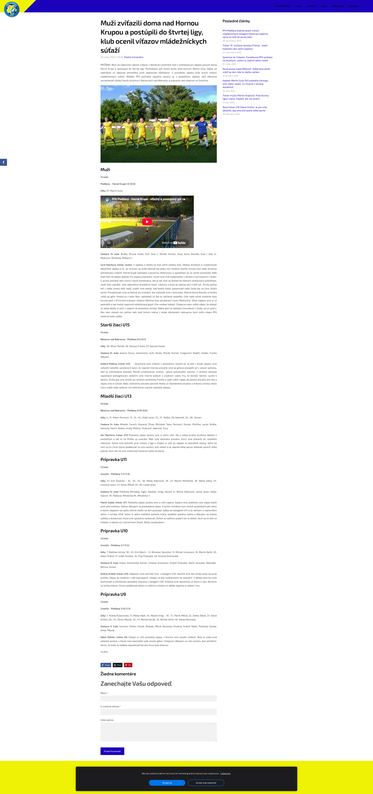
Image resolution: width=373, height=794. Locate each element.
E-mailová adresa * (111, 706)
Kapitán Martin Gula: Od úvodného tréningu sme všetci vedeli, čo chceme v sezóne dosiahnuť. (245, 83)
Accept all (167, 782)
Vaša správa (107, 719)
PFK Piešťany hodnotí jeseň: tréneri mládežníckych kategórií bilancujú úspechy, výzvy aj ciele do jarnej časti (245, 33)
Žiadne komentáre (133, 57)
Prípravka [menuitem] (338, 6)
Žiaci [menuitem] (323, 6)
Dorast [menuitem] (311, 6)
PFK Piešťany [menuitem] (283, 6)
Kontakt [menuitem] (354, 6)
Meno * (104, 693)
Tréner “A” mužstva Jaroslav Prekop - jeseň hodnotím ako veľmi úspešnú (245, 47)
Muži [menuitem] (298, 6)
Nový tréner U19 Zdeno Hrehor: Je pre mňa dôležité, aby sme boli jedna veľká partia (245, 109)
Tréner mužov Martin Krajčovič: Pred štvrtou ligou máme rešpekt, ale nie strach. (246, 97)
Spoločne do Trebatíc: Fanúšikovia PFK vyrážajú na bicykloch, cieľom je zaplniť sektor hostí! (247, 59)
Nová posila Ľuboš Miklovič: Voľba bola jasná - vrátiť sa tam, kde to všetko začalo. (247, 70)
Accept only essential (206, 782)
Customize (225, 773)
